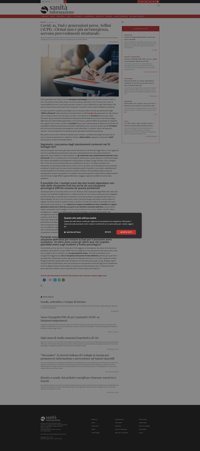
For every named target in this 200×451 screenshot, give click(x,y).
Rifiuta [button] (108, 232)
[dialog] (100, 225)
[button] (72, 232)
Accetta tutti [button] (126, 232)
